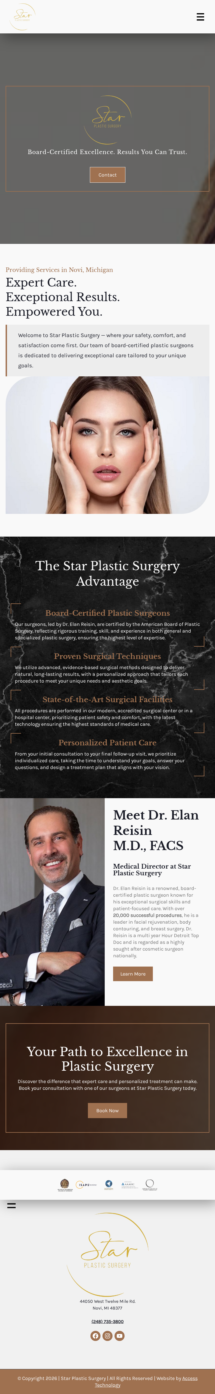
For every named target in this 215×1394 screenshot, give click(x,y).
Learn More (133, 974)
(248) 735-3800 (108, 1321)
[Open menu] (200, 17)
